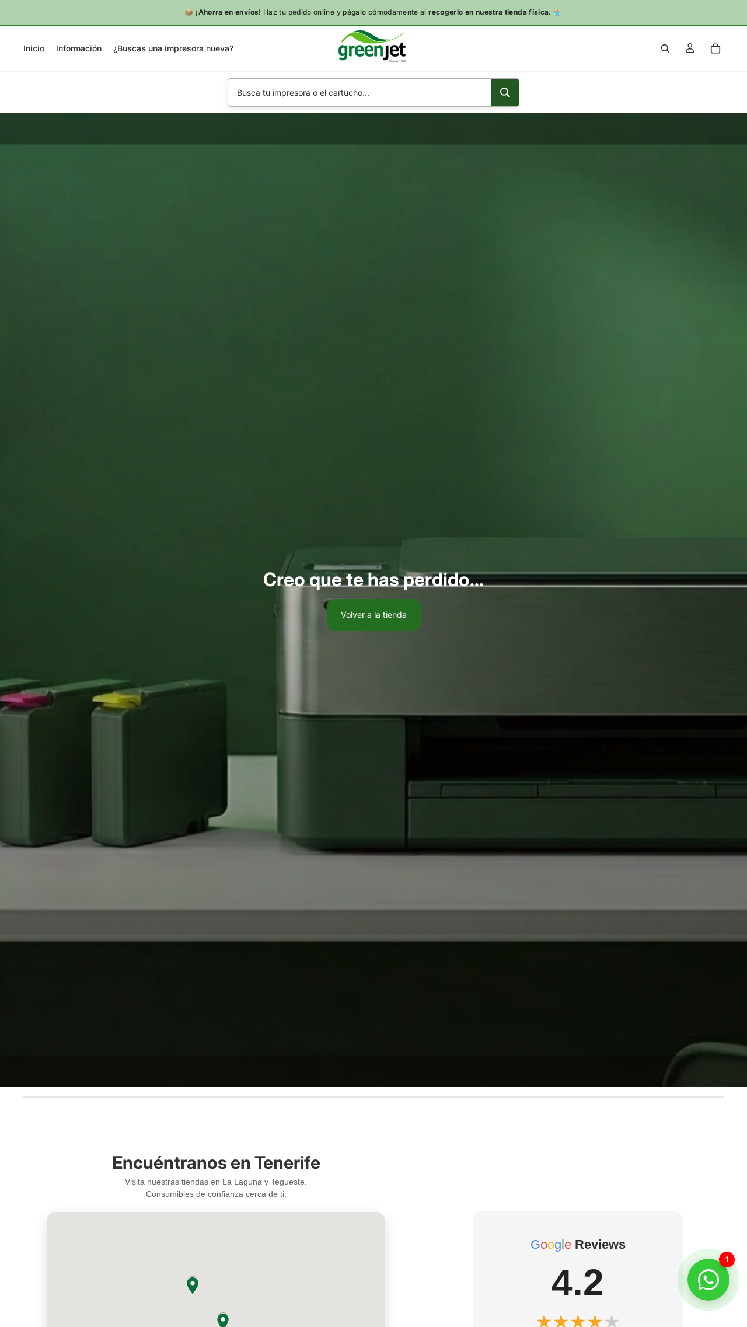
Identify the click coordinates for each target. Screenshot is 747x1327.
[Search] (505, 92)
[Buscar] (665, 48)
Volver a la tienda (374, 614)
